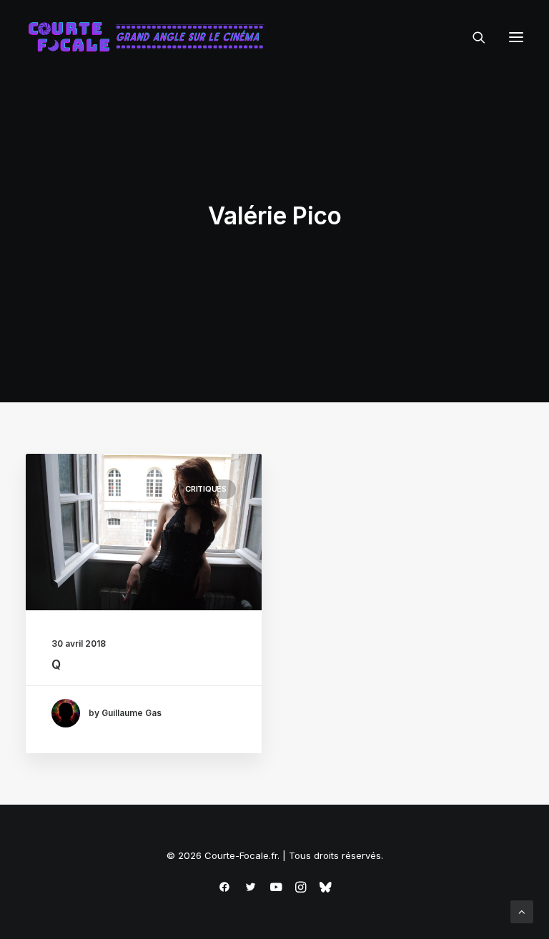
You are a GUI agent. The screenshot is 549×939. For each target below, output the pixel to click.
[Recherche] (472, 37)
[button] (516, 37)
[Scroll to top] (521, 911)
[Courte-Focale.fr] (151, 37)
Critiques (206, 489)
